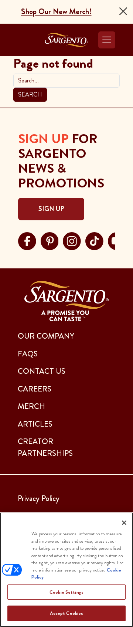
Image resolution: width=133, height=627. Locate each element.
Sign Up (51, 209)
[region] (66, 569)
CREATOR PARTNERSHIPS (45, 447)
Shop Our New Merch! (56, 11)
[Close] (123, 11)
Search (30, 94)
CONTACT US (41, 371)
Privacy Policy (38, 498)
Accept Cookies (66, 613)
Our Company (46, 336)
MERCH (31, 406)
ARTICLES (35, 424)
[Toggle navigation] (106, 39)
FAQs (28, 353)
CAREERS (34, 388)
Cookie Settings (66, 592)
